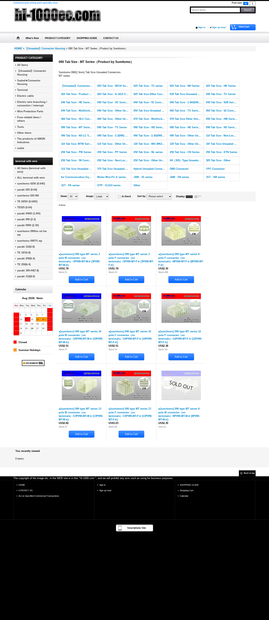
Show (63, 196)
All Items (22, 65)
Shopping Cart (186, 490)
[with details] (199, 196)
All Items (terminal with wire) (31, 170)
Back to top (249, 473)
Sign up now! (219, 27)
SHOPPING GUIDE (189, 485)
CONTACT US (25, 490)
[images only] (190, 196)
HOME (22, 485)
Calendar (184, 496)
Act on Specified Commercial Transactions (39, 496)
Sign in (201, 27)
